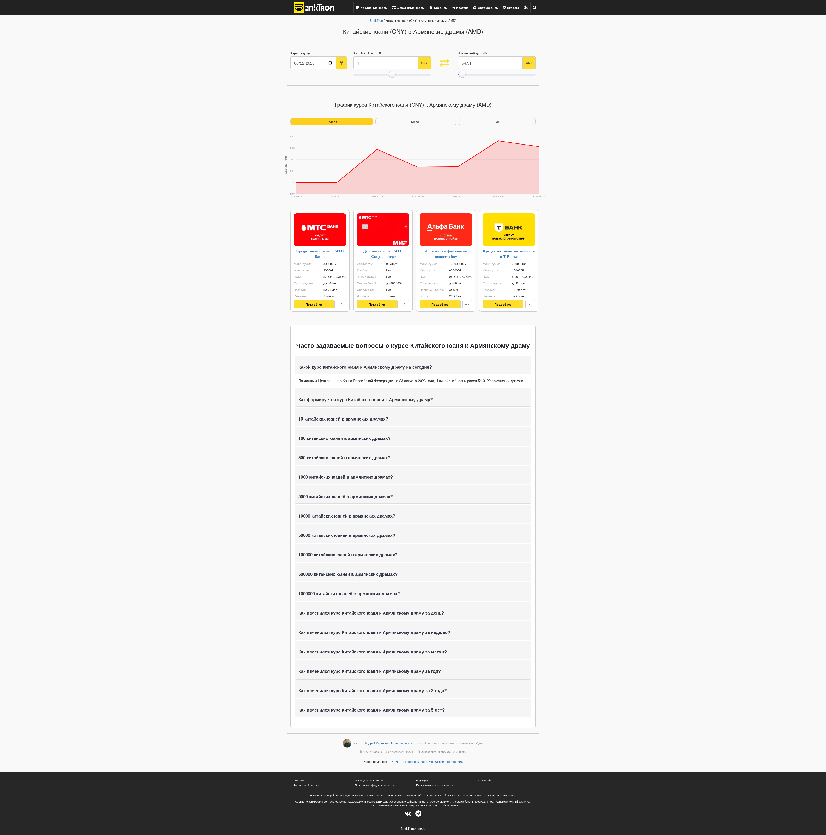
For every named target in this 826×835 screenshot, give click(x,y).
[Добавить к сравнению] (341, 304)
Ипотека (461, 7)
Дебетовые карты (410, 7)
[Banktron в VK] (408, 813)
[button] (535, 7)
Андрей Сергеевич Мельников (386, 743)
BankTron (376, 20)
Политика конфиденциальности (374, 785)
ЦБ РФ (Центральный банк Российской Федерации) (425, 761)
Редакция (422, 780)
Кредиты (440, 7)
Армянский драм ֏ (472, 53)
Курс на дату (300, 53)
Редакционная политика (370, 780)
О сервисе (300, 780)
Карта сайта (485, 780)
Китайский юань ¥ (367, 53)
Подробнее (314, 304)
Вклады (512, 7)
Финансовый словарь (307, 785)
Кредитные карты (374, 7)
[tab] (413, 365)
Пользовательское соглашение (435, 785)
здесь (512, 795)
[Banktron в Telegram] (418, 813)
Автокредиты (488, 7)
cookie (343, 795)
